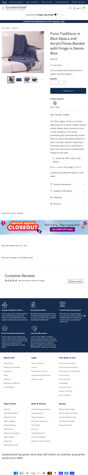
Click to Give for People (68, 367)
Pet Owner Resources (39, 421)
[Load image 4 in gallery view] (34, 79)
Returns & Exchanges (12, 367)
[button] (3, 8)
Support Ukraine (65, 425)
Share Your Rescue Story (41, 441)
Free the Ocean (65, 387)
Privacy (34, 367)
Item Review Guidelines (40, 375)
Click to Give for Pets (67, 363)
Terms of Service (38, 363)
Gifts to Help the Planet (68, 413)
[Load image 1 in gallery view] (11, 79)
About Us (7, 379)
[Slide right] (41, 79)
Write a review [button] (75, 281)
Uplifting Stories (37, 433)
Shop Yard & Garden (12, 433)
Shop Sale (8, 441)
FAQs (6, 375)
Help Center (8, 363)
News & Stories (62, 2)
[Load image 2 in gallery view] (18, 79)
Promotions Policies (39, 371)
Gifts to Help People (67, 409)
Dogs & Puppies (37, 417)
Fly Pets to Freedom (67, 421)
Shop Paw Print (10, 417)
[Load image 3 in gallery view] (26, 79)
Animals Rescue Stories (40, 409)
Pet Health (35, 425)
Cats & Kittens (37, 413)
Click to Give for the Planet (69, 371)
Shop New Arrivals (11, 445)
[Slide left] (4, 79)
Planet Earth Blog (38, 437)
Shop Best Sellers (11, 413)
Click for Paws (64, 379)
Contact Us (8, 371)
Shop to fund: (40, 15)
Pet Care (34, 429)
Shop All (7, 409)
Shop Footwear (10, 425)
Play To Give (47, 2)
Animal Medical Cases (67, 417)
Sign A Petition (65, 395)
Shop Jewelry (9, 437)
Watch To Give (78, 2)
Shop (4, 2)
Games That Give (65, 391)
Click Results (9, 387)
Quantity (53, 79)
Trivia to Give (64, 375)
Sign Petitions (32, 2)
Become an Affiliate (11, 383)
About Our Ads (37, 379)
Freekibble (63, 383)
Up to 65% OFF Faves (62, 229)
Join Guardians (16, 2)
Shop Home (8, 429)
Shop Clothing (9, 421)
